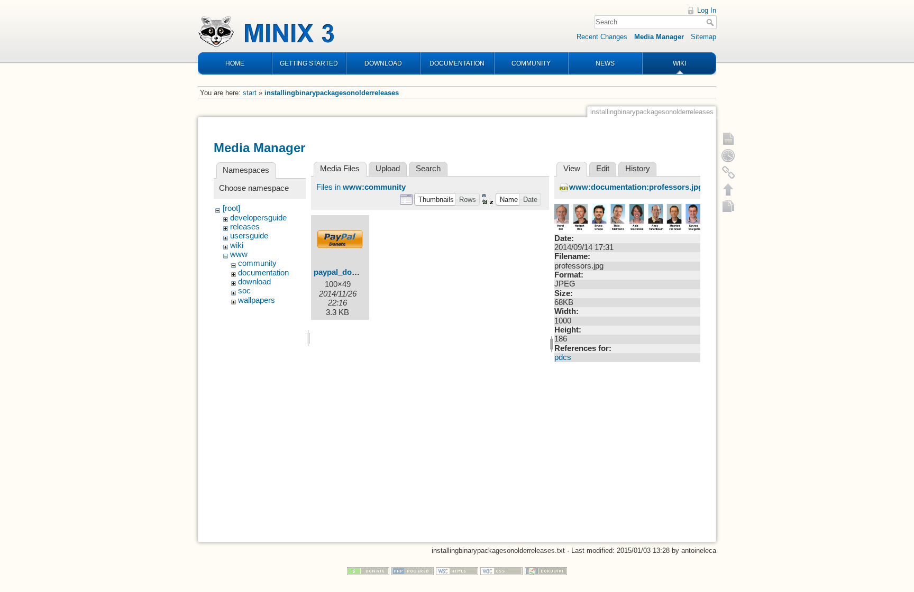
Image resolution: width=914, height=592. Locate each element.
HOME (234, 63)
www (239, 254)
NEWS (605, 63)
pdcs (562, 357)
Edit (602, 168)
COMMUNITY (531, 63)
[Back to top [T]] (728, 189)
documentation (263, 273)
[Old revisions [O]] (728, 155)
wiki (236, 245)
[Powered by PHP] (412, 571)
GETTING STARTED (309, 63)
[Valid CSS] (501, 571)
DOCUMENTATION (457, 63)
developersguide (258, 218)
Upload (388, 168)
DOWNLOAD (383, 63)
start (250, 93)
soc (244, 290)
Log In (706, 10)
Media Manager (659, 37)
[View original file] (627, 217)
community (257, 263)
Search (711, 22)
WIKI (679, 63)
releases (245, 227)
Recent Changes (602, 37)
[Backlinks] (728, 172)
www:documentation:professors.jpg (636, 187)
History (637, 168)
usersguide (249, 236)
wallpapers (256, 300)
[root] (231, 208)
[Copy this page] (728, 206)
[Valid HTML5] (457, 571)
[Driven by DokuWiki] (546, 571)
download (254, 282)
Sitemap (703, 37)
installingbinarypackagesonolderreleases (331, 93)
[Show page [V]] (728, 138)
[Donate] (368, 571)
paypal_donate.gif (346, 272)
